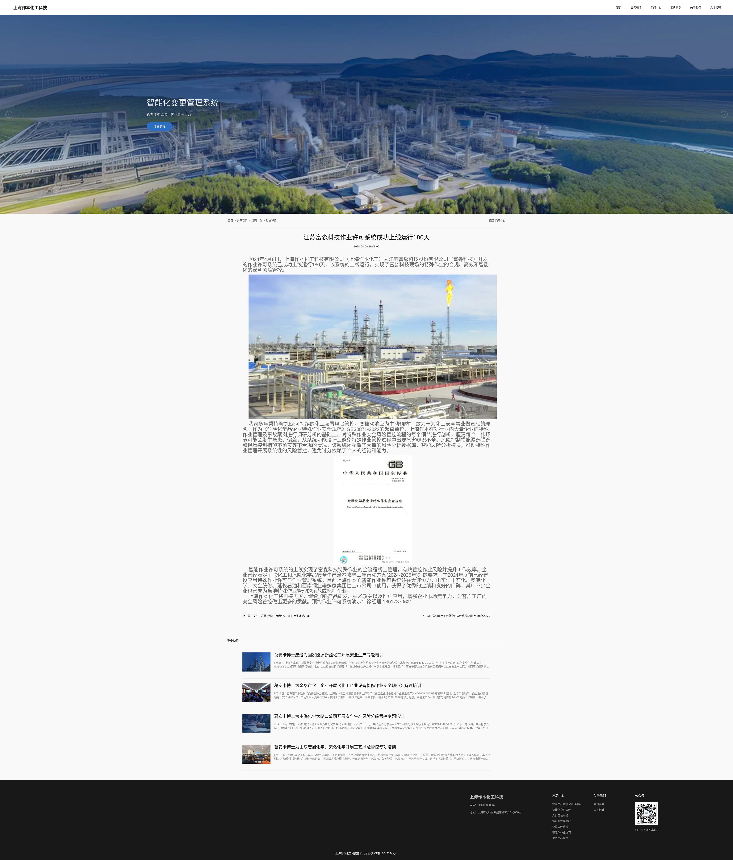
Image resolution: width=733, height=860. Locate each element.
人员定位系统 (560, 815)
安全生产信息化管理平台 (567, 804)
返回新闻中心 (497, 220)
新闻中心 (656, 7)
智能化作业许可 (561, 832)
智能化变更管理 (561, 809)
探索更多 (159, 128)
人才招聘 (715, 7)
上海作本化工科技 (30, 7)
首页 (619, 7)
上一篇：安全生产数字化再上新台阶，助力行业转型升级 (275, 615)
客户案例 (675, 7)
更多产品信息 (560, 838)
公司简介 (599, 804)
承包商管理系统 (561, 821)
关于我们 (695, 7)
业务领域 (636, 7)
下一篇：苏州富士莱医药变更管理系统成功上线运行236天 (456, 615)
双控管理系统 (560, 826)
